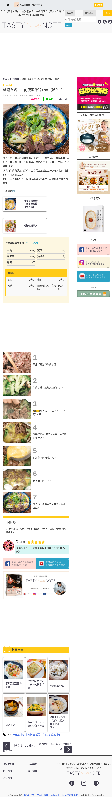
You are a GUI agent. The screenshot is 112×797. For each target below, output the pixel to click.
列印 (64, 99)
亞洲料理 (7, 778)
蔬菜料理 (55, 734)
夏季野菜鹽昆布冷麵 (13, 685)
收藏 (108, 13)
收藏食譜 (35, 99)
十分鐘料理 (18, 734)
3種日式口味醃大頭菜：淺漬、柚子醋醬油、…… (58, 722)
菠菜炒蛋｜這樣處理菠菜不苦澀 (36, 724)
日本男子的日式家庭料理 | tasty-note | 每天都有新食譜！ (52, 795)
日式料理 (7, 771)
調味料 (36, 411)
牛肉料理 (30, 734)
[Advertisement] (56, 55)
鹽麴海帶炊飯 (57, 686)
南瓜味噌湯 (11, 725)
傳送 (50, 99)
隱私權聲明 (9, 764)
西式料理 (32, 771)
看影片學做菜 (43, 734)
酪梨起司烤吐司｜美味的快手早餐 (36, 684)
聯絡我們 (32, 764)
